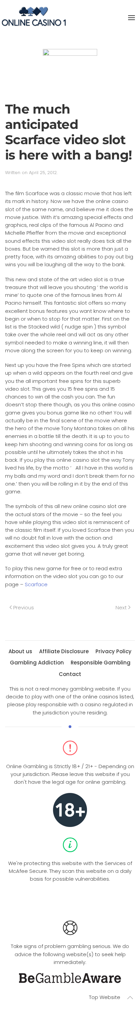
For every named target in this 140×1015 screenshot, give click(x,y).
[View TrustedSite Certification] (70, 899)
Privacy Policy (113, 651)
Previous (23, 607)
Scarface (36, 584)
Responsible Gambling (100, 662)
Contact (70, 674)
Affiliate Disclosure (64, 651)
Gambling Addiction (37, 662)
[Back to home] (34, 17)
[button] (131, 17)
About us (20, 651)
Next (121, 607)
